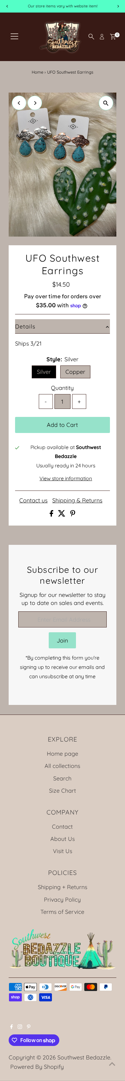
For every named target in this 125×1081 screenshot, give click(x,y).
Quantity (62, 387)
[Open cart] (113, 37)
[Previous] (19, 103)
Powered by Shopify (37, 1066)
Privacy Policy (62, 899)
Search (62, 778)
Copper (75, 371)
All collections (62, 765)
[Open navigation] (14, 37)
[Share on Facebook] (52, 514)
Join (62, 640)
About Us (62, 838)
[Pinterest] (28, 1026)
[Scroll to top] (112, 1063)
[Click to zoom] (106, 103)
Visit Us (62, 850)
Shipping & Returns (77, 500)
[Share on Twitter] (62, 514)
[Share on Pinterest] (72, 514)
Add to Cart (62, 424)
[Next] (35, 103)
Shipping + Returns (62, 886)
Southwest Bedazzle (83, 1057)
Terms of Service (62, 911)
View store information (65, 478)
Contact (62, 826)
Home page (62, 753)
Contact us (33, 500)
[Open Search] (91, 37)
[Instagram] (20, 1026)
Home (37, 72)
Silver (44, 371)
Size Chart (62, 790)
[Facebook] (11, 1026)
